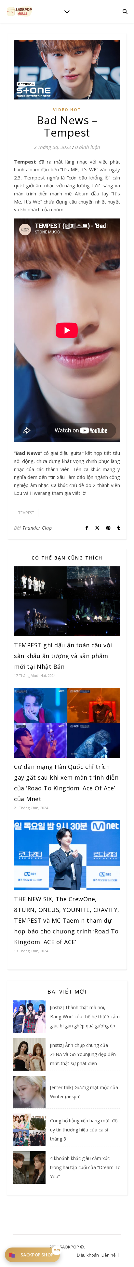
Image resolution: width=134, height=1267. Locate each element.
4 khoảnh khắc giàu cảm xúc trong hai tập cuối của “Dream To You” (85, 1167)
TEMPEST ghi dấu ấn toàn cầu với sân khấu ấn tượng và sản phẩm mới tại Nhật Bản (63, 655)
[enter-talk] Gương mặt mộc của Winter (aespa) (84, 1092)
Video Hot (67, 109)
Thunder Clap (37, 528)
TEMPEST (26, 513)
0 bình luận (87, 147)
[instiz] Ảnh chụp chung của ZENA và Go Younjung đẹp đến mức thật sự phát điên (83, 1054)
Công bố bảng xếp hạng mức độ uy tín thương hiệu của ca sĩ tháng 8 (83, 1129)
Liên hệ (108, 1255)
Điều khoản (88, 1255)
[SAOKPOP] (20, 11)
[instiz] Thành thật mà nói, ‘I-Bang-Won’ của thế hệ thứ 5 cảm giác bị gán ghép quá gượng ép (85, 1016)
